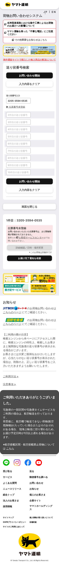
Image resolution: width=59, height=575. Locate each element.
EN (54, 12)
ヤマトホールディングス (41, 507)
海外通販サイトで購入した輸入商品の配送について (29, 59)
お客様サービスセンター (31, 237)
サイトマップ (8, 517)
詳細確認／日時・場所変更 (29, 247)
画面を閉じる (29, 206)
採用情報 (7, 506)
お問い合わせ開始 (29, 75)
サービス (7, 477)
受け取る (7, 471)
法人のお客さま (11, 500)
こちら (10, 448)
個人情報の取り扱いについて (41, 517)
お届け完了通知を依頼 (29, 258)
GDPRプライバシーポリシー (14, 522)
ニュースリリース (12, 489)
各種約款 (33, 522)
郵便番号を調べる (39, 477)
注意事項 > (9, 384)
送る (32, 471)
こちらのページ (12, 312)
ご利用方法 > (11, 376)
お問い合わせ (36, 483)
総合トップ (8, 494)
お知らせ (34, 489)
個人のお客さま (38, 494)
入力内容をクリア (29, 84)
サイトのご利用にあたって (14, 526)
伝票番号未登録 (15, 106)
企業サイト (35, 500)
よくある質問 (10, 483)
